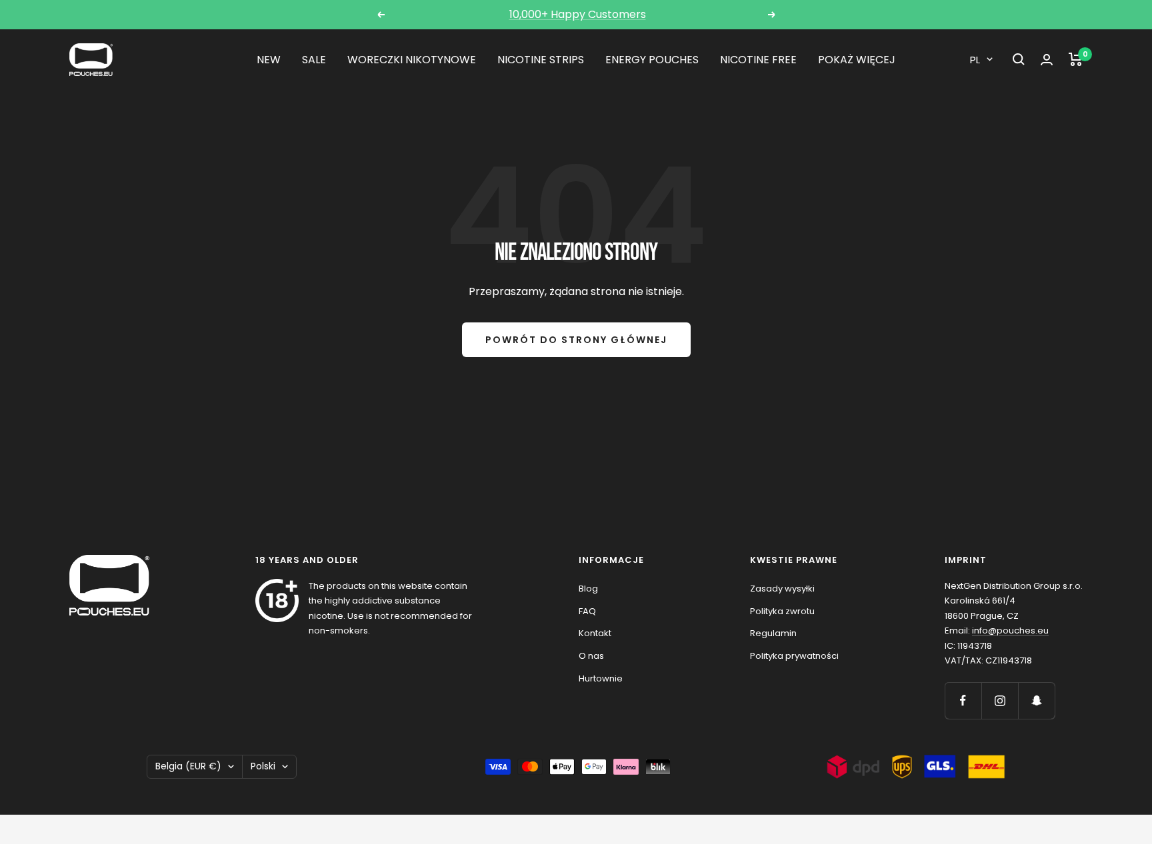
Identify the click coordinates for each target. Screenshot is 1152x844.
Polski (263, 766)
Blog (588, 588)
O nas (591, 655)
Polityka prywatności (794, 655)
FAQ (587, 611)
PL (975, 60)
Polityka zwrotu (782, 611)
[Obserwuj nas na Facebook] (963, 700)
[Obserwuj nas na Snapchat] (1036, 700)
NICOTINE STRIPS (540, 59)
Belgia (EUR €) (188, 766)
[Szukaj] (1019, 59)
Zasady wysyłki (782, 588)
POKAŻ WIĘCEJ (856, 59)
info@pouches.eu (1010, 630)
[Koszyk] (1076, 59)
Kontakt (595, 633)
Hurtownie (601, 678)
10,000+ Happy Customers (577, 14)
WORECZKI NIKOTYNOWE (411, 59)
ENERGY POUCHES (652, 59)
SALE (314, 59)
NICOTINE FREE (758, 59)
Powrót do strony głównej (576, 339)
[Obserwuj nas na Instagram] (999, 700)
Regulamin (773, 633)
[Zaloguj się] (1047, 59)
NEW (269, 59)
